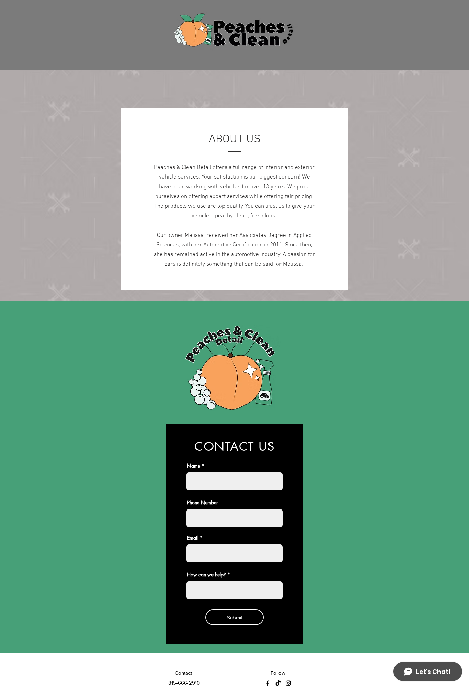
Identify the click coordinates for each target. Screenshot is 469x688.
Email (192, 538)
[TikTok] (278, 683)
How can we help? (206, 574)
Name (193, 465)
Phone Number (202, 502)
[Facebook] (267, 683)
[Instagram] (288, 683)
